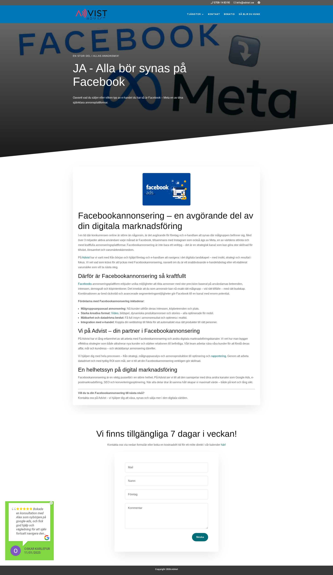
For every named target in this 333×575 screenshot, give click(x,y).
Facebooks (85, 283)
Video (114, 313)
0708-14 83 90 (221, 2)
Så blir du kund (249, 14)
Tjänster (194, 14)
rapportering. (219, 356)
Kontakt (214, 14)
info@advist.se (245, 2)
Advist (86, 257)
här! (223, 444)
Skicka (200, 537)
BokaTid (229, 14)
